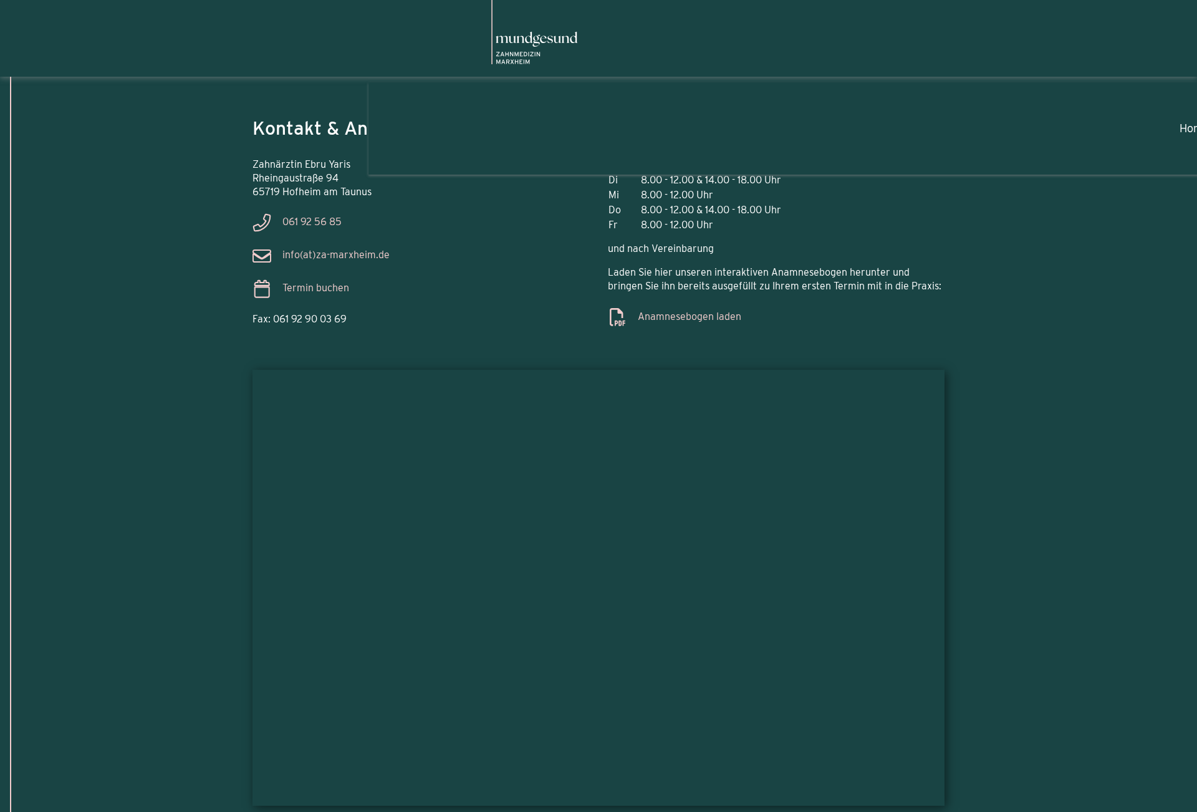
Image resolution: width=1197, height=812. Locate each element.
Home (991, 121)
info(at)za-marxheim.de (336, 255)
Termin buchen (315, 288)
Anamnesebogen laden (689, 316)
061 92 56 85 (312, 222)
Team (1070, 121)
